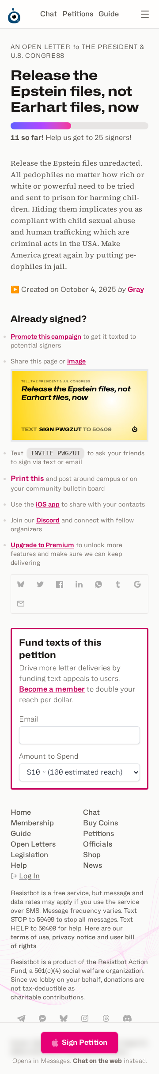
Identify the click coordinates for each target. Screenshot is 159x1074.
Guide (108, 14)
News (92, 865)
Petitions (77, 14)
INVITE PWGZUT (55, 453)
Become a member (52, 689)
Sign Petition (84, 1042)
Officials (97, 844)
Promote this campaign (46, 336)
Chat (48, 14)
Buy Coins (100, 823)
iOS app (48, 504)
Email (28, 719)
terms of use (30, 937)
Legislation (29, 855)
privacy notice (73, 937)
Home (21, 812)
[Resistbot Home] (14, 21)
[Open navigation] (145, 14)
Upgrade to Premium (42, 544)
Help (19, 865)
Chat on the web (97, 1060)
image (76, 361)
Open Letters (33, 844)
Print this (27, 478)
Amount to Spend (49, 756)
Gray (136, 289)
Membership (32, 823)
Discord (48, 520)
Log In (29, 876)
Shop (92, 855)
